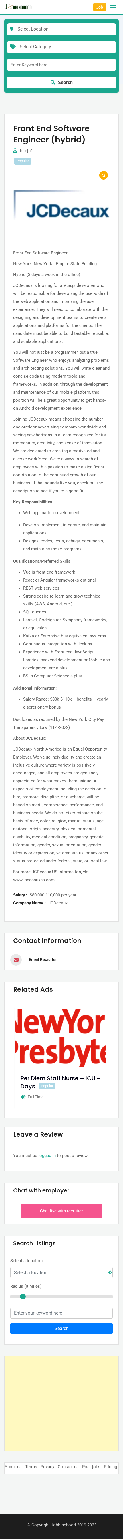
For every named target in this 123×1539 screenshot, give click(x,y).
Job (99, 7)
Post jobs (91, 1466)
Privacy (47, 1466)
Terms (31, 1466)
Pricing (110, 1466)
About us (13, 1466)
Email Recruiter (43, 959)
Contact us (68, 1466)
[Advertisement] (61, 1403)
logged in (47, 1155)
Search (65, 82)
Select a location (26, 1260)
